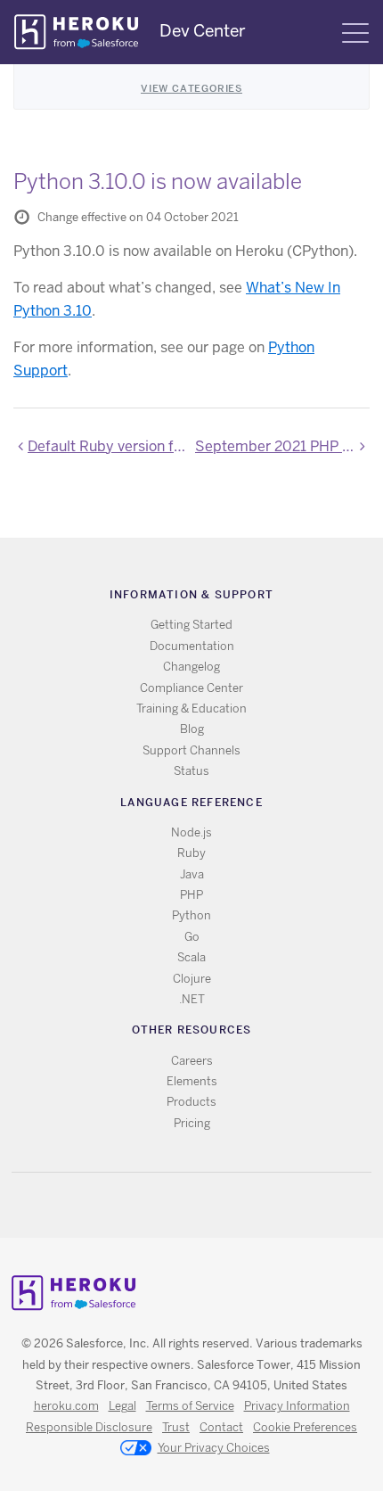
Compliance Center (191, 688)
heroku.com (66, 1406)
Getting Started (191, 624)
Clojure (192, 978)
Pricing (192, 1123)
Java (192, 874)
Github (202, 1205)
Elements (192, 1081)
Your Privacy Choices (214, 1447)
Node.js (191, 832)
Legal (122, 1406)
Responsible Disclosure (89, 1427)
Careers (192, 1060)
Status (191, 771)
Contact (221, 1427)
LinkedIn (228, 1205)
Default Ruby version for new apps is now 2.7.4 (108, 446)
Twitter (176, 1205)
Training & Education (191, 708)
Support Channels (191, 750)
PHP (191, 895)
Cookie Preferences (305, 1427)
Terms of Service (190, 1406)
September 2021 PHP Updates (282, 446)
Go (192, 936)
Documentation (192, 646)
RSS (151, 1205)
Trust (176, 1427)
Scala (191, 957)
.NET (192, 999)
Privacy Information (297, 1406)
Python (191, 915)
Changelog (191, 666)
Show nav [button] (355, 33)
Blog (192, 729)
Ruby (191, 853)
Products (191, 1101)
